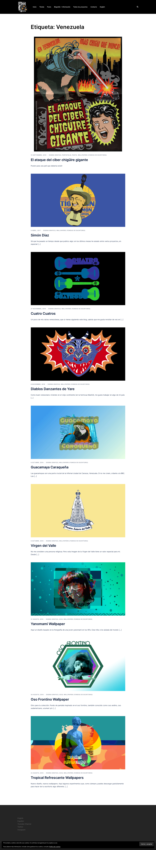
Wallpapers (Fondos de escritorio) (92, 155)
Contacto (94, 7)
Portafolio (66, 155)
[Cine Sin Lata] (23, 7)
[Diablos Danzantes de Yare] (78, 354)
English (102, 7)
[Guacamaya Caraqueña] (78, 432)
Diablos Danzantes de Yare (52, 389)
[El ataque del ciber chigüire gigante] (78, 94)
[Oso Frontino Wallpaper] (78, 664)
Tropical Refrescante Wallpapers (57, 778)
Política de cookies (54, 846)
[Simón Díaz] (78, 200)
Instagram (21, 830)
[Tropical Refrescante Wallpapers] (78, 743)
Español (21, 821)
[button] (137, 7)
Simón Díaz (40, 235)
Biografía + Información (62, 7)
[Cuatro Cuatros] (78, 278)
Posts (49, 7)
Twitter (20, 827)
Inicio (34, 7)
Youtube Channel (24, 824)
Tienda (41, 7)
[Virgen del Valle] (78, 510)
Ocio (61, 619)
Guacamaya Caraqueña (49, 467)
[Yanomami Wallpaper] (78, 589)
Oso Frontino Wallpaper (50, 699)
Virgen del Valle (43, 545)
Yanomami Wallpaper (48, 624)
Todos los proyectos (80, 7)
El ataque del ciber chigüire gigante (59, 160)
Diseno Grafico (55, 155)
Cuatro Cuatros (43, 313)
